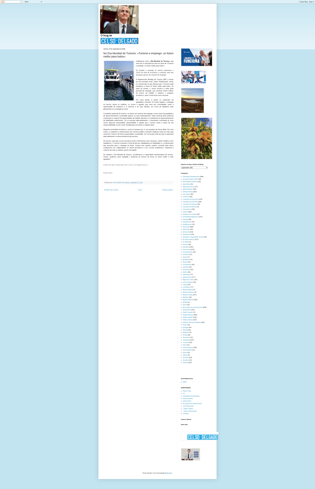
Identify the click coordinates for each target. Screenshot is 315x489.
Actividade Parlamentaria (191, 176)
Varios (185, 352)
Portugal (185, 327)
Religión (185, 332)
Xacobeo (186, 360)
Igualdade (186, 259)
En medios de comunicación (192, 403)
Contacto (186, 413)
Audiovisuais (187, 401)
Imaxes (185, 262)
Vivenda (185, 357)
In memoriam (187, 264)
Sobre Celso (187, 391)
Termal (185, 335)
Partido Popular (188, 315)
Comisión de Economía (190, 199)
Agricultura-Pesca (189, 187)
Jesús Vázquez (188, 282)
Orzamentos (187, 310)
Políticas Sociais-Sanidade (192, 322)
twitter (185, 382)
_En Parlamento (188, 406)
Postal (185, 330)
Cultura (185, 212)
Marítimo (186, 297)
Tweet (185, 345)
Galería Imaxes (188, 398)
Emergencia (187, 234)
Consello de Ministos (190, 207)
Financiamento (188, 252)
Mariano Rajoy (188, 295)
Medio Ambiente (188, 300)
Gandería (186, 254)
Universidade (187, 350)
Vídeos (185, 355)
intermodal (186, 274)
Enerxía (185, 244)
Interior (185, 272)
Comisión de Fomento (190, 202)
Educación (186, 229)
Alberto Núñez (187, 189)
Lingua (185, 285)
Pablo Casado (187, 312)
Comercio (186, 197)
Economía (186, 227)
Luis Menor (186, 287)
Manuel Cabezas (188, 292)
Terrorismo (186, 337)
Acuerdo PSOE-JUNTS (190, 179)
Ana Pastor (186, 194)
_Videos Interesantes (190, 411)
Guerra (185, 257)
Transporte (186, 340)
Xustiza (185, 362)
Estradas (186, 247)
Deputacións (187, 222)
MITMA (185, 302)
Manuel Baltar (187, 290)
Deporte (185, 219)
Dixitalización (187, 224)
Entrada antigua (167, 190)
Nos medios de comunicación (193, 307)
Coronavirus (187, 209)
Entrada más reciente (111, 190)
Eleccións (186, 232)
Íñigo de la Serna (188, 279)
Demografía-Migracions (190, 217)
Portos (185, 325)
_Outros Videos (188, 409)
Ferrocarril (186, 249)
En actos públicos (189, 239)
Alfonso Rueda (188, 192)
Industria (186, 267)
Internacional (187, 277)
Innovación (186, 270)
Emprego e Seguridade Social (193, 237)
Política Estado (188, 317)
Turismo (185, 342)
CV (184, 393)
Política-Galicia (188, 320)
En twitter (186, 242)
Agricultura (186, 184)
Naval (185, 305)
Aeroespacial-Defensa (190, 182)
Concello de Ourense (190, 204)
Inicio (140, 190)
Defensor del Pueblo (190, 214)
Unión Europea (188, 347)
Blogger (169, 473)
